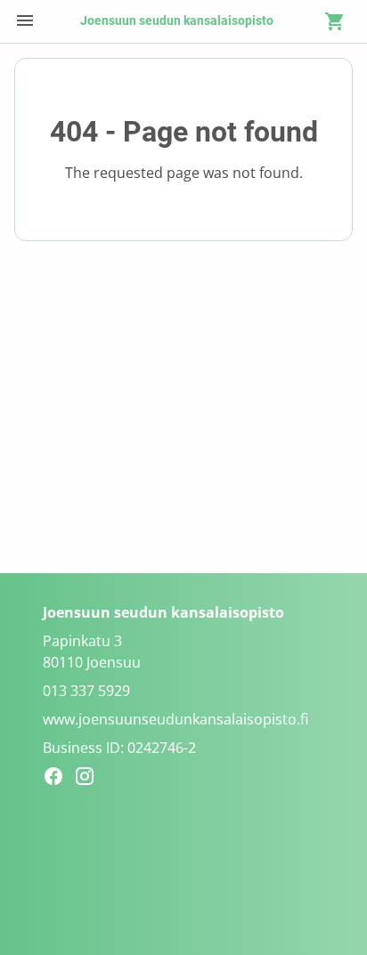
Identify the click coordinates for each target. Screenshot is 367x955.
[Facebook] (58, 779)
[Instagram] (89, 779)
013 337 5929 (86, 690)
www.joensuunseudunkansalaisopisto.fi (175, 719)
